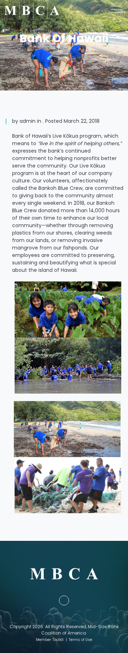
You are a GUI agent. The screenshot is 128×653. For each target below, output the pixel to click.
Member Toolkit (50, 639)
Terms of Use (80, 639)
